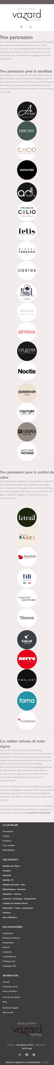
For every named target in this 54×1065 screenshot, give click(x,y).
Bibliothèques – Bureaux (14, 889)
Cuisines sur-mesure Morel (15, 903)
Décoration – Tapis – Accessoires (18, 908)
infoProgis (27, 1048)
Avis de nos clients (11, 997)
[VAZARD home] (27, 14)
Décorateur (8, 831)
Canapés (6, 871)
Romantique (8, 942)
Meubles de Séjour (11, 866)
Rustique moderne (11, 938)
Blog (5, 1002)
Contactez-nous (10, 986)
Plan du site (8, 1012)
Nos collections (10, 917)
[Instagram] (27, 1055)
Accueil (6, 982)
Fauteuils (7, 875)
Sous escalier (9, 845)
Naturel (6, 947)
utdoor (7, 913)
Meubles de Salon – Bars (14, 885)
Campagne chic (9, 966)
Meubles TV (8, 880)
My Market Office (25, 1045)
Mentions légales (10, 1008)
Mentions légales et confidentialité (23, 1062)
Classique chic (9, 961)
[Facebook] (20, 1055)
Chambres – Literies (12, 894)
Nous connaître (10, 991)
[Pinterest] (34, 1055)
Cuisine (6, 836)
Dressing (7, 841)
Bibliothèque (9, 850)
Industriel (7, 952)
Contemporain (9, 956)
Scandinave (8, 933)
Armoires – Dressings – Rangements (19, 899)
